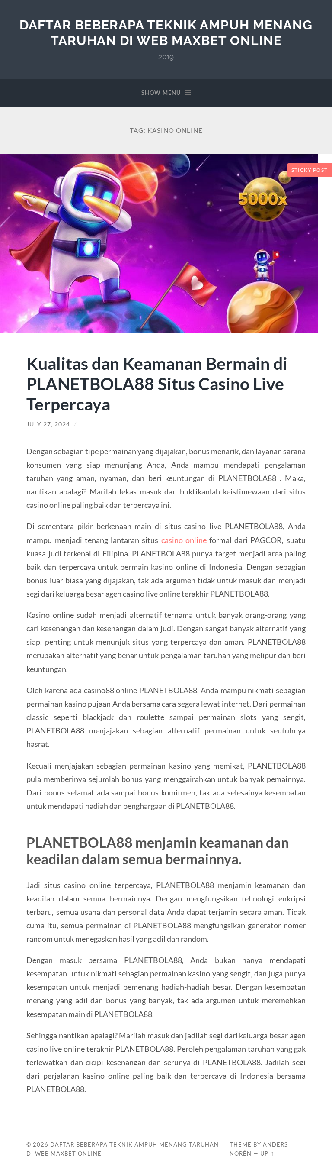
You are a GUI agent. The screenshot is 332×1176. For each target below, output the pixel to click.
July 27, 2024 (48, 424)
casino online (184, 540)
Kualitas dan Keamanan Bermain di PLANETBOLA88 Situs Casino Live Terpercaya (156, 383)
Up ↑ (267, 1153)
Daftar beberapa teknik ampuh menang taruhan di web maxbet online (166, 32)
